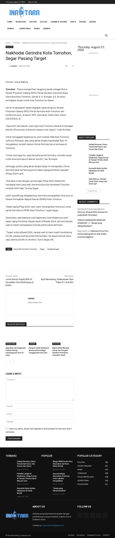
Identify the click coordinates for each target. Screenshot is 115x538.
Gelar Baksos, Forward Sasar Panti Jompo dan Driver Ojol (98, 181)
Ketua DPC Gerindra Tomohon (25, 249)
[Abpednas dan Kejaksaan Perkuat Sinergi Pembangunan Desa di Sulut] (16, 337)
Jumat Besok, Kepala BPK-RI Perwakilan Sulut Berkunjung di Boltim (19, 282)
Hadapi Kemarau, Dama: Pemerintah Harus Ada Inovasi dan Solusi (98, 146)
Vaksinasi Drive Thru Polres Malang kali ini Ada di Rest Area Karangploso (92, 234)
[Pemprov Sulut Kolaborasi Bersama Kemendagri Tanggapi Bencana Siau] (39, 337)
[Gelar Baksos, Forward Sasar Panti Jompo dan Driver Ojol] (82, 181)
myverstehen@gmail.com (53, 525)
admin (14, 66)
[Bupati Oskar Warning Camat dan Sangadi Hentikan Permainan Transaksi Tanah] (62, 337)
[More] (52, 73)
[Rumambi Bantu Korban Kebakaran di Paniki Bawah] (82, 170)
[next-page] (12, 362)
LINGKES (32, 344)
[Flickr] (92, 515)
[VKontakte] (105, 515)
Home (8, 43)
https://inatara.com (35, 302)
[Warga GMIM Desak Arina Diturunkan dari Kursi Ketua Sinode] (46, 463)
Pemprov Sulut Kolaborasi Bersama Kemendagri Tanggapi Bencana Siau (39, 350)
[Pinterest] (39, 73)
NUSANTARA (10, 344)
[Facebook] (92, 2)
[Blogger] (79, 515)
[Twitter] (100, 2)
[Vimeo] (103, 2)
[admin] (7, 66)
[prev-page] (7, 362)
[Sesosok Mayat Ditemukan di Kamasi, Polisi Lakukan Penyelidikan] (46, 476)
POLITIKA (16, 43)
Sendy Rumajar (53, 249)
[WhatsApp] (45, 73)
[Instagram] (96, 2)
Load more (92, 191)
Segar (42, 249)
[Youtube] (107, 2)
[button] (106, 35)
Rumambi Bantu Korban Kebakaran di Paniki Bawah (98, 170)
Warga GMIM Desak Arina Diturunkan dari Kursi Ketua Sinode (63, 463)
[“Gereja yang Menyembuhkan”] (46, 490)
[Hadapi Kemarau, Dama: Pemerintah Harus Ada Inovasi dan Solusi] (82, 146)
